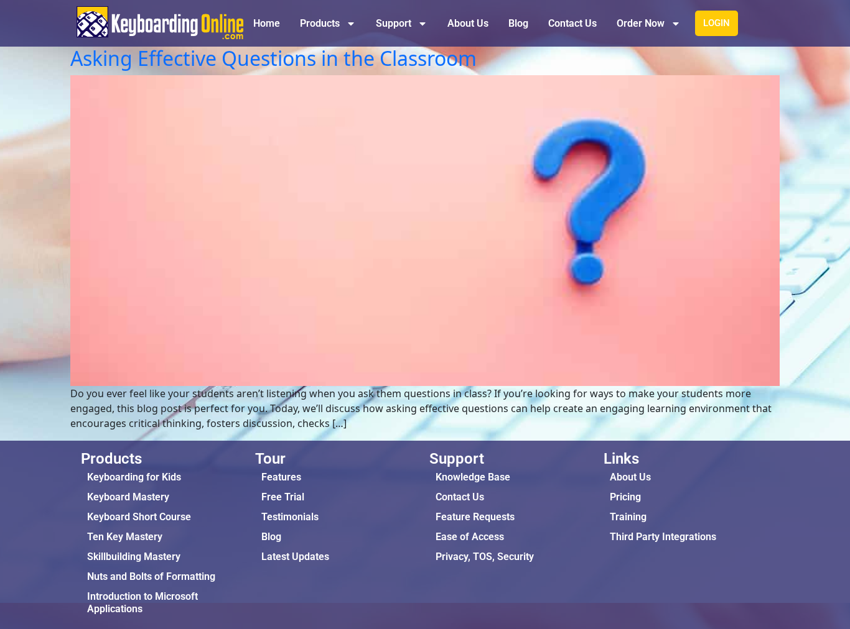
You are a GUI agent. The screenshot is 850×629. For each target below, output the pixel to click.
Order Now (641, 23)
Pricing (625, 497)
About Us (467, 23)
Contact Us (572, 23)
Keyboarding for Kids (134, 477)
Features (281, 477)
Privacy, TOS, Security (485, 556)
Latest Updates (295, 556)
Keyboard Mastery (128, 497)
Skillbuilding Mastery (133, 556)
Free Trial (282, 497)
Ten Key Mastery (124, 537)
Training (628, 517)
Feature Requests (475, 517)
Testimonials (290, 517)
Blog (518, 23)
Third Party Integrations (663, 537)
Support (393, 23)
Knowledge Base (473, 477)
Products (320, 23)
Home (266, 23)
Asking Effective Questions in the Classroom (273, 58)
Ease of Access (470, 537)
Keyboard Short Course (139, 517)
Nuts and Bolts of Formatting (151, 576)
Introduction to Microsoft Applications (142, 602)
